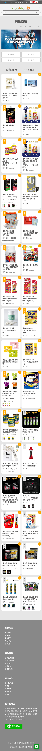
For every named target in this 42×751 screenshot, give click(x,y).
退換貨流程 (9, 669)
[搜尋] (37, 12)
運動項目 (8, 632)
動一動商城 (9, 683)
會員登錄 (8, 641)
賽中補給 (31, 54)
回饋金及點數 (10, 660)
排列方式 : (23, 26)
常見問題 (8, 663)
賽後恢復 (11, 60)
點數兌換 (8, 691)
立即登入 (34, 2)
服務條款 (29, 747)
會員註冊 (8, 644)
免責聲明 (22, 747)
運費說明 (8, 666)
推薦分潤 (8, 686)
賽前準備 (11, 54)
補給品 (7, 635)
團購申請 (8, 688)
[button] (2, 8)
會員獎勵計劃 (10, 658)
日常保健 (31, 60)
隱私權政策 (14, 747)
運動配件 (8, 638)
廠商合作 (8, 694)
